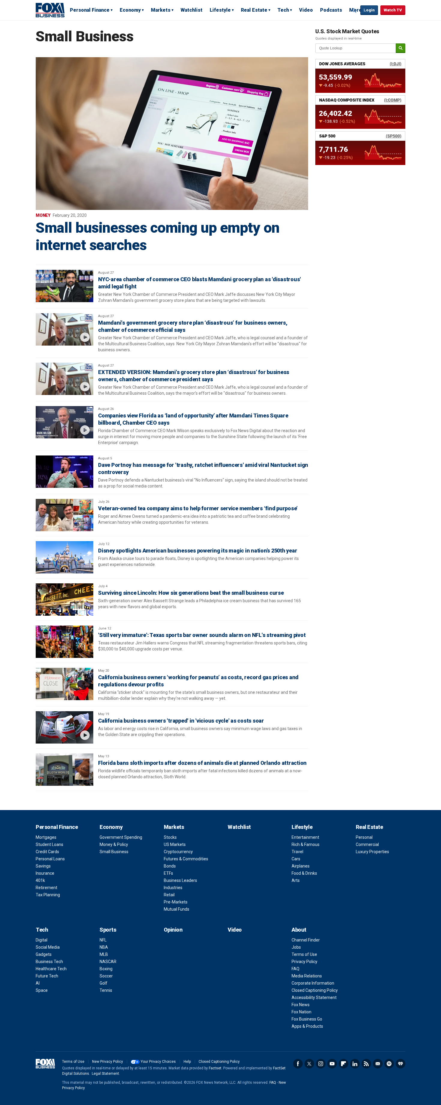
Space (42, 990)
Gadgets (44, 954)
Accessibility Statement (314, 997)
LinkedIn (355, 1063)
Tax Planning (48, 894)
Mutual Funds (176, 909)
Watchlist (191, 10)
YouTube (332, 1063)
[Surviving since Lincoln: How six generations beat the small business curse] (64, 599)
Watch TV (393, 10)
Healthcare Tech (51, 968)
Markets (160, 10)
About (299, 930)
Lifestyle (220, 10)
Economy (130, 10)
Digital (41, 940)
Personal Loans (50, 858)
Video (306, 10)
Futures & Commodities (186, 858)
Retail (169, 894)
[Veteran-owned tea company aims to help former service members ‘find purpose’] (64, 515)
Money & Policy (114, 844)
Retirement (46, 887)
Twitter (309, 1063)
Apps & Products (307, 1026)
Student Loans (49, 844)
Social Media (48, 947)
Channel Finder (306, 940)
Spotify (389, 1063)
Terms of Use (304, 954)
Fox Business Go (307, 1019)
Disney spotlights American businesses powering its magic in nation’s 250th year (197, 550)
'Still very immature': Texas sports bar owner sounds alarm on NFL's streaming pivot (201, 635)
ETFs (168, 873)
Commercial (367, 844)
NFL (103, 940)
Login (369, 10)
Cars (296, 858)
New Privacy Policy (107, 1061)
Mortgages (46, 837)
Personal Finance (90, 10)
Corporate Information (313, 983)
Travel (297, 851)
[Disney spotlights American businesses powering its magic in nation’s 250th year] (64, 557)
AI (38, 983)
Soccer (106, 976)
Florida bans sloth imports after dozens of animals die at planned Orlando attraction (202, 763)
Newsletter (377, 1063)
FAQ (295, 968)
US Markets (175, 844)
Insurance (45, 873)
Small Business (114, 851)
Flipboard (343, 1063)
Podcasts (331, 10)
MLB (104, 954)
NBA (104, 947)
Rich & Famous (306, 844)
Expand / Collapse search (354, 10)
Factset (215, 1068)
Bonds (170, 866)
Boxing (106, 968)
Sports (108, 930)
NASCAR (108, 961)
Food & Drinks (304, 873)
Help (187, 1061)
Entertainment (305, 837)
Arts (296, 880)
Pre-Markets (176, 902)
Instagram (321, 1063)
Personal (364, 837)
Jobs (296, 947)
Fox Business (50, 9)
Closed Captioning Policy (315, 990)
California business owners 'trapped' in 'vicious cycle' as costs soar (181, 721)
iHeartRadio (400, 1063)
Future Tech (47, 976)
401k (40, 880)
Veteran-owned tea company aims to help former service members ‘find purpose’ (198, 508)
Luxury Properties (372, 851)
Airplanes (301, 866)
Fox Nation (301, 1011)
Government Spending (121, 837)
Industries (173, 887)
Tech (283, 10)
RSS (366, 1063)
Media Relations (307, 976)
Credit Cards (47, 851)
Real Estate (254, 10)
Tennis (106, 990)
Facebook (298, 1063)
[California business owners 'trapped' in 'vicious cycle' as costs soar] (64, 727)
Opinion (173, 930)
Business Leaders (180, 880)
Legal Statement (105, 1073)
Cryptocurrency (178, 851)
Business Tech (49, 961)
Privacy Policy (304, 961)
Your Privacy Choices (158, 1061)
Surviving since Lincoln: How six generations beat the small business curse (191, 593)
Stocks (170, 837)
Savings (43, 866)
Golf (103, 983)
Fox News (301, 1004)
